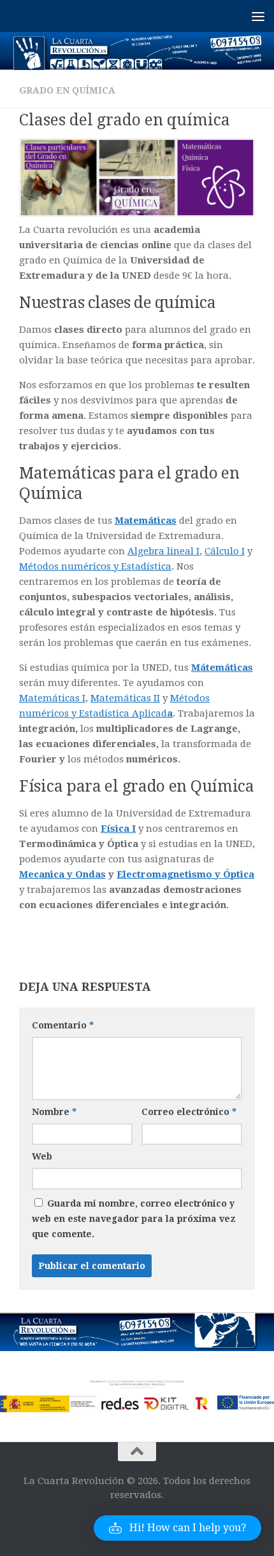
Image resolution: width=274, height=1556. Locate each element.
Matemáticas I (52, 698)
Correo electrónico (188, 1112)
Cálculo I (225, 551)
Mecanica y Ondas (62, 874)
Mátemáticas (222, 667)
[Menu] (258, 16)
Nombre (54, 1112)
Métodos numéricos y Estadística (95, 566)
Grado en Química (67, 90)
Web (42, 1156)
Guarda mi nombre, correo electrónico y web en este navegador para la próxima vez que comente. (134, 1218)
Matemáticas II (125, 698)
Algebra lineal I (163, 551)
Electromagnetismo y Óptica (185, 874)
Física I (118, 828)
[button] (177, 1528)
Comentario (63, 1025)
